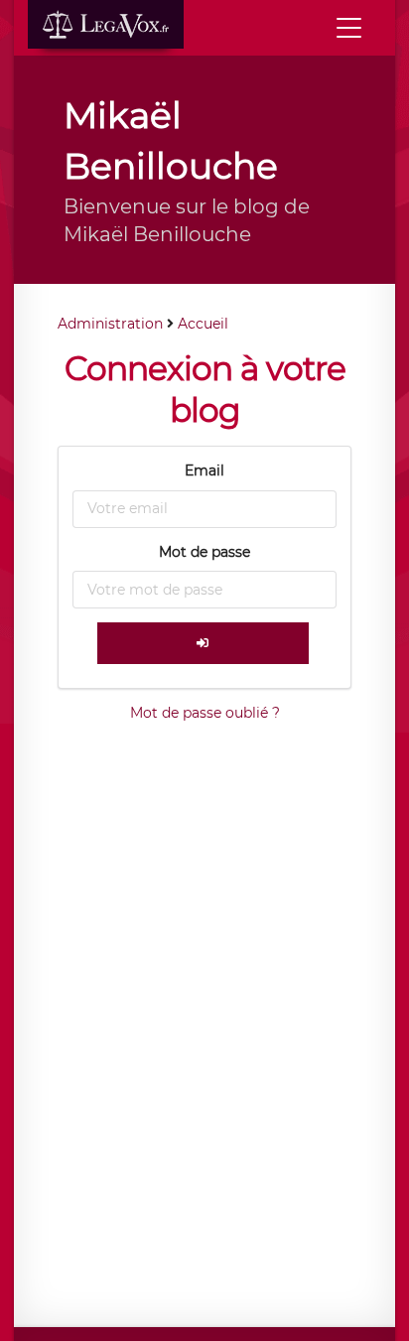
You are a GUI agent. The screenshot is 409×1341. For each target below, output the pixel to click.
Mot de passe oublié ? (205, 713)
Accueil (203, 324)
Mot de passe (204, 552)
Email (204, 470)
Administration (110, 324)
